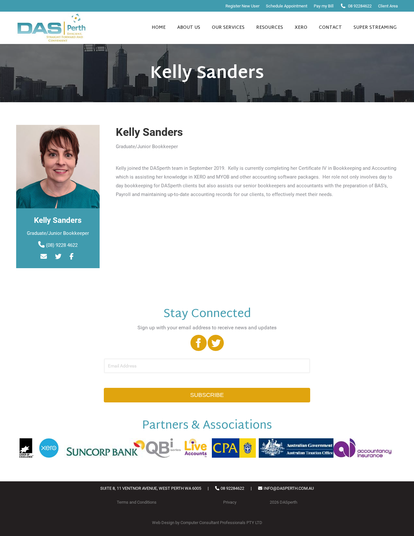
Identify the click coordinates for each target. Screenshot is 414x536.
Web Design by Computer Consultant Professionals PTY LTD (207, 522)
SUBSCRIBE (207, 395)
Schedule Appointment (286, 6)
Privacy (229, 502)
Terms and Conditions (137, 502)
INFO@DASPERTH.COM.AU (289, 488)
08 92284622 (360, 6)
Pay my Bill (323, 6)
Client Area (388, 6)
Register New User (242, 6)
